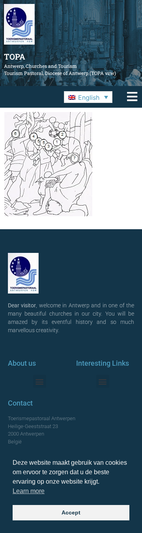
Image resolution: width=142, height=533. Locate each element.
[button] (88, 97)
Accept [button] (71, 512)
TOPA (14, 56)
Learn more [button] (29, 491)
